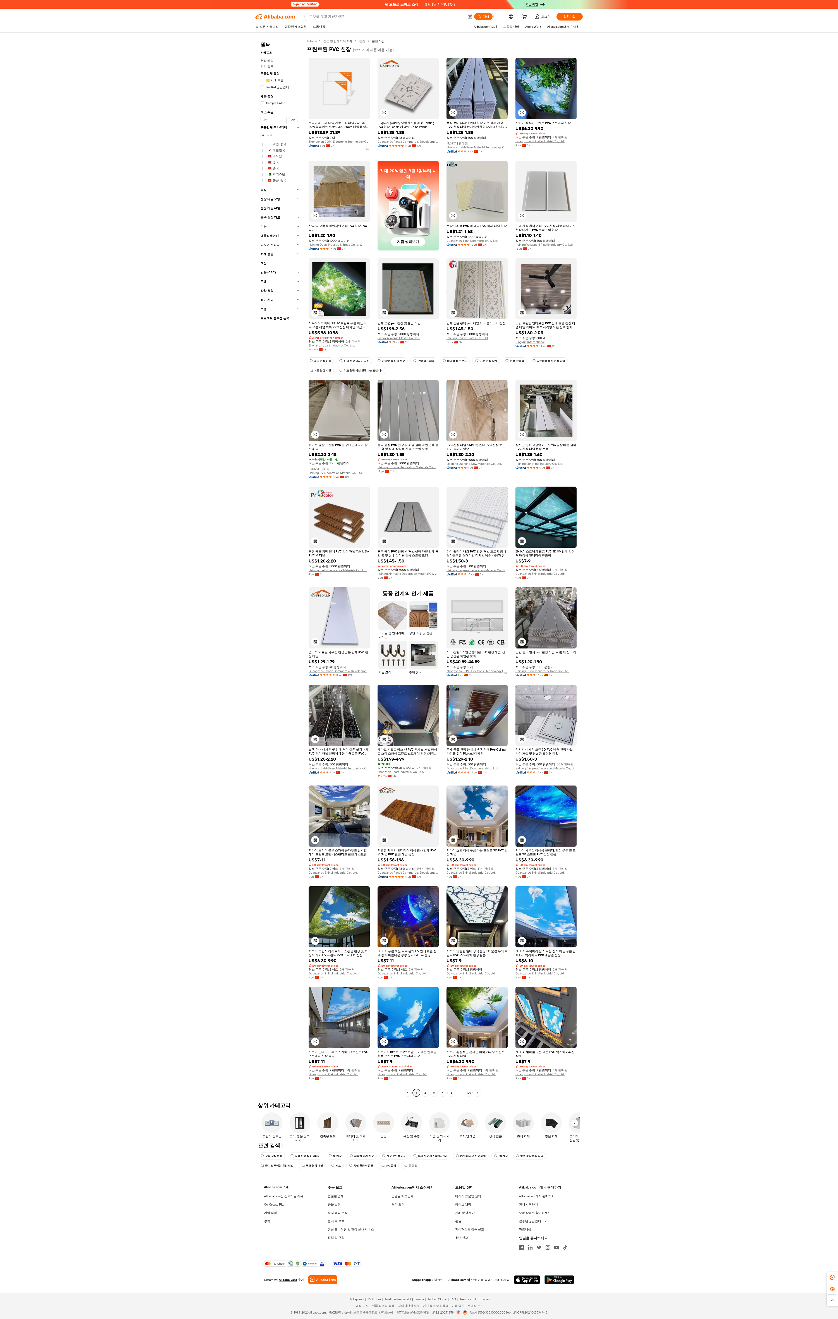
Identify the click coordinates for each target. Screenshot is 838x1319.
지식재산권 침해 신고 (469, 1229)
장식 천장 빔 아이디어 (307, 1156)
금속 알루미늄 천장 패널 (279, 1165)
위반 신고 (461, 1237)
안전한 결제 (336, 1196)
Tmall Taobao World (398, 1299)
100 (469, 1092)
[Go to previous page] (408, 1093)
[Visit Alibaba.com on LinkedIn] (530, 1247)
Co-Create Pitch (275, 1204)
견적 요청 (398, 1204)
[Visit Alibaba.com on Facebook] (521, 1247)
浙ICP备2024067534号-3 (530, 1312)
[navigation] (280, 567)
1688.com (374, 1299)
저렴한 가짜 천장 (364, 1156)
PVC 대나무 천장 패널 (473, 1156)
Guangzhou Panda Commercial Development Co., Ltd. (408, 141)
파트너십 (525, 1229)
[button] (469, 16)
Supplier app (421, 1279)
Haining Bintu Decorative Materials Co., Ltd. (338, 570)
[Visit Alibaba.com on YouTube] (556, 1247)
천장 (362, 41)
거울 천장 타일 (322, 370)
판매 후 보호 (336, 1221)
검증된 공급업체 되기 (533, 1221)
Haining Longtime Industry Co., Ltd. (539, 463)
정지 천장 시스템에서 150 (433, 1156)
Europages (482, 1299)
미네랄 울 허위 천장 (393, 360)
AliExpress (357, 1299)
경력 (267, 1221)
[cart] (525, 17)
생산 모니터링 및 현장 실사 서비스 (351, 1229)
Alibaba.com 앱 (459, 1279)
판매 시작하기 (528, 1204)
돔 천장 (413, 1165)
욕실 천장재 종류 (363, 1165)
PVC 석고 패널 (425, 360)
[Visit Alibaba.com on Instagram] (547, 1247)
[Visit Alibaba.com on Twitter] (539, 1247)
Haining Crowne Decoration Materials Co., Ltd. (408, 467)
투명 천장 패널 (314, 1165)
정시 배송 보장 (337, 1212)
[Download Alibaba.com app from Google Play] (559, 1279)
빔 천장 (337, 1156)
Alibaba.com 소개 (276, 1187)
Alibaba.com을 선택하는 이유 (283, 1196)
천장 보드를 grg (395, 1156)
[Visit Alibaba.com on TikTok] (565, 1247)
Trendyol (465, 1299)
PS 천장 (503, 1156)
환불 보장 (334, 1204)
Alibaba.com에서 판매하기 (537, 1196)
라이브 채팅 (463, 1204)
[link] (832, 1277)
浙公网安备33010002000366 (490, 1312)
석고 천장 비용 (322, 360)
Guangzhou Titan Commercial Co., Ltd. (472, 240)
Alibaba (312, 41)
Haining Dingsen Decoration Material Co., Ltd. (477, 570)
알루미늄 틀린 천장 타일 (551, 360)
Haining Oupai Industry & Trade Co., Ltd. (335, 244)
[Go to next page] (477, 1093)
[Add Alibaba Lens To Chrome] (322, 1279)
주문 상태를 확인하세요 (535, 1212)
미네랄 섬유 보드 (457, 360)
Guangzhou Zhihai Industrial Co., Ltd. (540, 141)
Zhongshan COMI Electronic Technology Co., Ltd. (339, 141)
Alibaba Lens (288, 1279)
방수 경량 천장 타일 (531, 1156)
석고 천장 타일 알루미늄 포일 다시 (364, 370)
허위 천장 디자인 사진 (356, 360)
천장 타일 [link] (378, 41)
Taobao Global (437, 1299)
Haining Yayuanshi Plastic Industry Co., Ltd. (544, 244)
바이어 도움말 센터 (468, 1196)
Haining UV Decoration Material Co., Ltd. (336, 473)
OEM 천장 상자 (488, 360)
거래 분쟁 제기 (465, 1212)
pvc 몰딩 (391, 1165)
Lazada (419, 1299)
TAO (453, 1299)
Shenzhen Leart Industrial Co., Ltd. (332, 345)
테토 (338, 1165)
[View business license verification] (458, 1312)
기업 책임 (270, 1212)
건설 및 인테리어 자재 (338, 41)
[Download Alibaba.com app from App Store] (527, 1279)
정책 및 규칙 (336, 1237)
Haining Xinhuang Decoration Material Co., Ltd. (408, 573)
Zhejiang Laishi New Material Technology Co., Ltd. (477, 147)
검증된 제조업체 (403, 1196)
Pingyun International (529, 342)
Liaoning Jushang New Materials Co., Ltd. (474, 463)
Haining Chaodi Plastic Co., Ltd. (467, 338)
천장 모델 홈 (517, 360)
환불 (458, 1221)
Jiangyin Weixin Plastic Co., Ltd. (399, 338)
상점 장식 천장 (273, 1156)
